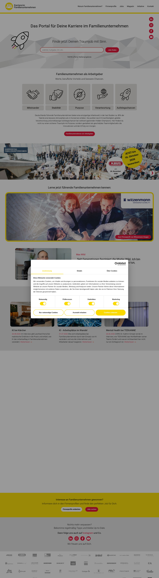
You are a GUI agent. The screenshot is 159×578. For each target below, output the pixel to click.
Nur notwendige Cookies (48, 313)
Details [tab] (79, 271)
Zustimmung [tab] (47, 271)
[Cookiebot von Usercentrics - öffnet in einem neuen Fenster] (116, 263)
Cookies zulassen (110, 313)
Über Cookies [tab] (112, 271)
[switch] (67, 303)
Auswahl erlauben (79, 313)
